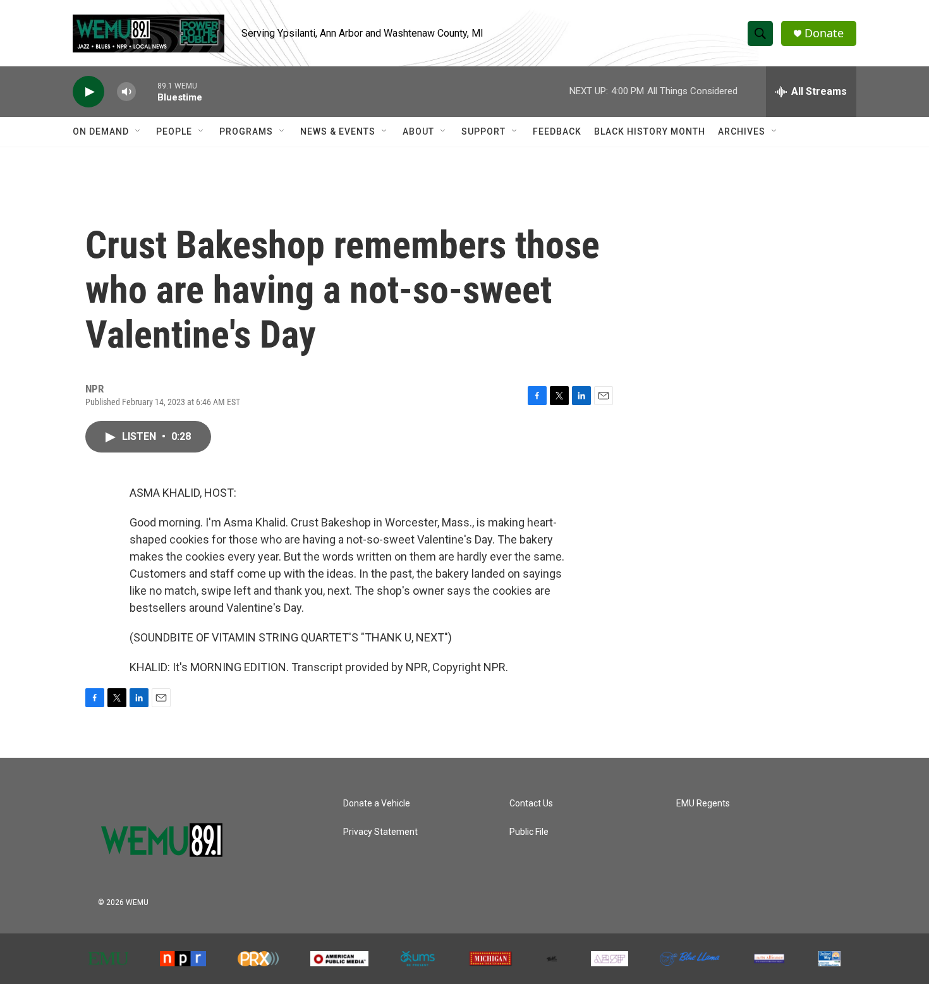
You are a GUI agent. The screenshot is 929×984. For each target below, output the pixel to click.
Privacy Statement (380, 832)
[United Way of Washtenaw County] (829, 958)
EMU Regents (703, 803)
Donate (824, 33)
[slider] (147, 91)
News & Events (337, 131)
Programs (246, 131)
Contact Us (531, 803)
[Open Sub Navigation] (138, 131)
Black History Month (649, 131)
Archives (741, 131)
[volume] (126, 92)
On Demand (101, 131)
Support (483, 131)
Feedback (557, 131)
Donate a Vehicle (376, 803)
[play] (88, 92)
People (174, 131)
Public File (529, 832)
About (418, 131)
